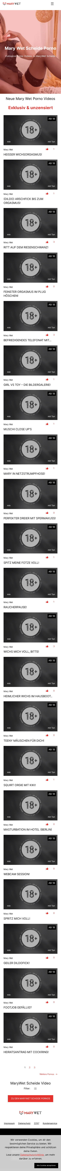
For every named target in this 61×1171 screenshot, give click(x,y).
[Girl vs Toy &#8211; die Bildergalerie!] (30, 360)
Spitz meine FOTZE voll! (21, 562)
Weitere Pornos (48, 1074)
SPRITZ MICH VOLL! (17, 918)
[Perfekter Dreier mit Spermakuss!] (30, 494)
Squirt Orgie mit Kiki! (20, 785)
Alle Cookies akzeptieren (46, 1165)
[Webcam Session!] (30, 850)
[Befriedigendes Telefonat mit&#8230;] (30, 316)
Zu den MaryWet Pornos (30, 1098)
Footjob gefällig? (18, 1007)
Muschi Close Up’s (18, 429)
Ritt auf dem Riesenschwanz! (26, 247)
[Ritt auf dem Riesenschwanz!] (30, 223)
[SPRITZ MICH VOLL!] (30, 894)
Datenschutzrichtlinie (32, 1154)
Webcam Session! (17, 874)
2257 (36, 1123)
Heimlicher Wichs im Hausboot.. (28, 696)
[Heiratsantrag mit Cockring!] (30, 1028)
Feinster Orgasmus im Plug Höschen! (25, 293)
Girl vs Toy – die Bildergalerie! (27, 385)
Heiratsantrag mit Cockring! (26, 1052)
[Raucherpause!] (30, 583)
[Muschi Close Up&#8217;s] (30, 405)
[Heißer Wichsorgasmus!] (30, 130)
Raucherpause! (15, 607)
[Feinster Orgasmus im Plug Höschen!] (30, 268)
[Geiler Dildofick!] (30, 939)
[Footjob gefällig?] (30, 983)
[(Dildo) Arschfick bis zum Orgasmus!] (30, 175)
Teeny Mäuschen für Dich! (24, 740)
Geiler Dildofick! (17, 963)
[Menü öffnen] (52, 3)
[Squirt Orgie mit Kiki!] (30, 761)
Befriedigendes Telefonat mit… (27, 340)
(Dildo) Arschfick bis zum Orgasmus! (23, 201)
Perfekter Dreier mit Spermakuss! (30, 518)
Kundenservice (50, 1123)
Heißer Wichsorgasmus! (23, 154)
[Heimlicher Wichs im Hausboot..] (30, 672)
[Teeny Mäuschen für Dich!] (30, 716)
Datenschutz (24, 1123)
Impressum (9, 1123)
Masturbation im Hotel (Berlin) (28, 829)
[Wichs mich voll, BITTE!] (30, 627)
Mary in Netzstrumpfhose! (24, 473)
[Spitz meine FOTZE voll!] (30, 538)
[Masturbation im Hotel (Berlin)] (30, 805)
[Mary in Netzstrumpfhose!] (30, 449)
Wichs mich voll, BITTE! (21, 651)
